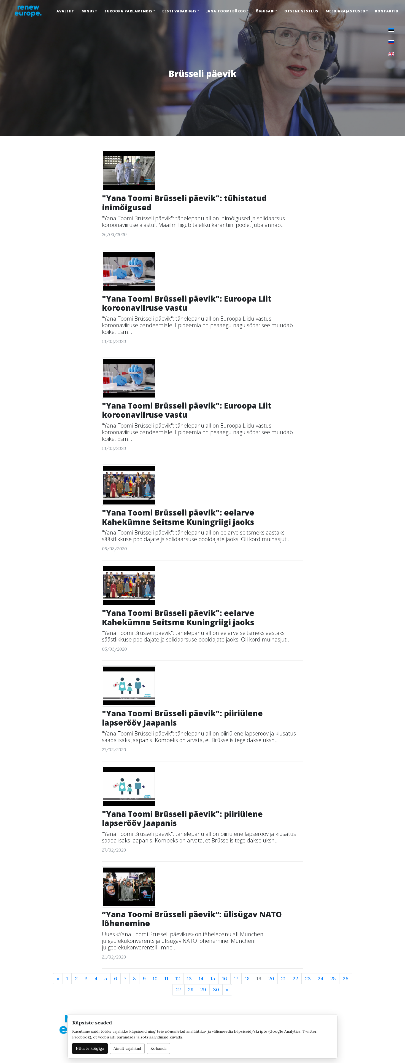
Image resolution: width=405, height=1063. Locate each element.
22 (295, 978)
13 (189, 978)
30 (216, 989)
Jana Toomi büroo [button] (226, 11)
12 (177, 978)
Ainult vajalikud (127, 1048)
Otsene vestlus (301, 11)
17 (236, 978)
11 (166, 978)
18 (247, 978)
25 (333, 978)
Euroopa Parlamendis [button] (129, 11)
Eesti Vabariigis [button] (179, 11)
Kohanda (158, 1048)
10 (155, 978)
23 (308, 978)
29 (203, 989)
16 (224, 978)
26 (346, 978)
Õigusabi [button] (265, 11)
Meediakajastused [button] (345, 11)
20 (271, 978)
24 (320, 978)
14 (201, 978)
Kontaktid (386, 11)
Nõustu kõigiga (90, 1048)
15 (212, 978)
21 (283, 978)
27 (178, 989)
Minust (90, 11)
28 (190, 989)
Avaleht (65, 11)
